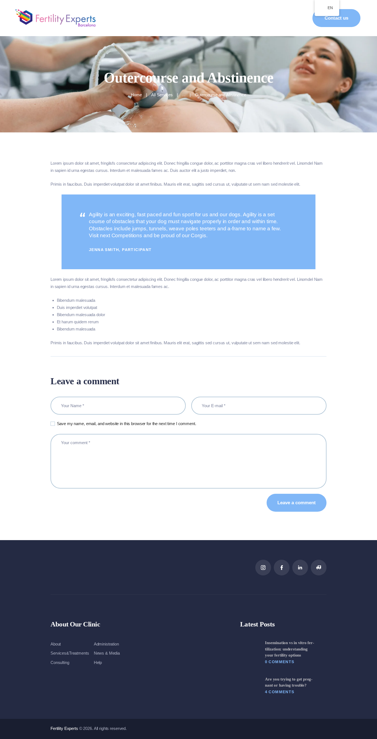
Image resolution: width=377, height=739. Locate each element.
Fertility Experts (65, 728)
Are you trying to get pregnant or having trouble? (288, 682)
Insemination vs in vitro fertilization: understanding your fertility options (289, 649)
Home (136, 94)
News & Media (107, 653)
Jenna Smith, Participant (120, 249)
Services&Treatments (70, 653)
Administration (106, 644)
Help (98, 662)
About (56, 644)
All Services (162, 94)
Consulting (60, 662)
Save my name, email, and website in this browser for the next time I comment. (126, 423)
